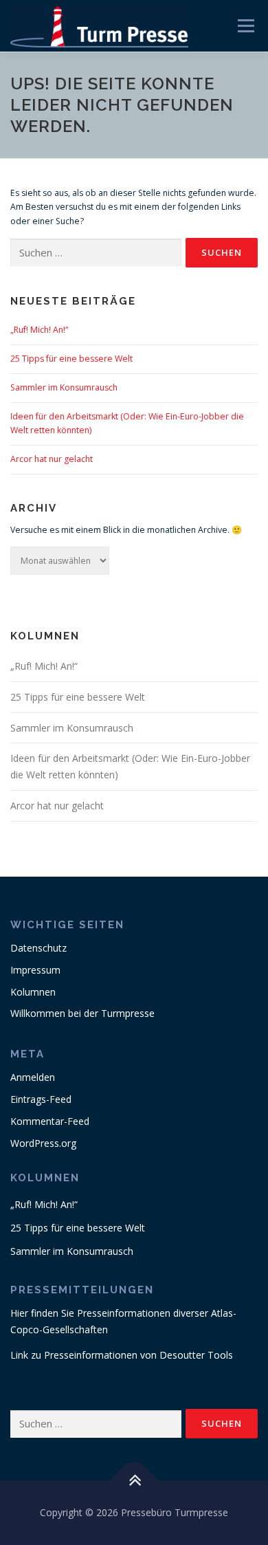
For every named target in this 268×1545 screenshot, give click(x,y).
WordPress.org (43, 1143)
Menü (245, 26)
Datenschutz (38, 947)
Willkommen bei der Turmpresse (82, 1013)
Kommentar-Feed (49, 1121)
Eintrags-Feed (40, 1099)
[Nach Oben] (134, 1480)
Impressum (35, 969)
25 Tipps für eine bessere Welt (71, 358)
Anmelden (32, 1077)
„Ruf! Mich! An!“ (39, 330)
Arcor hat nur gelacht (51, 459)
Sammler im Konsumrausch (64, 387)
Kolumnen (33, 991)
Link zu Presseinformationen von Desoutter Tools (121, 1354)
